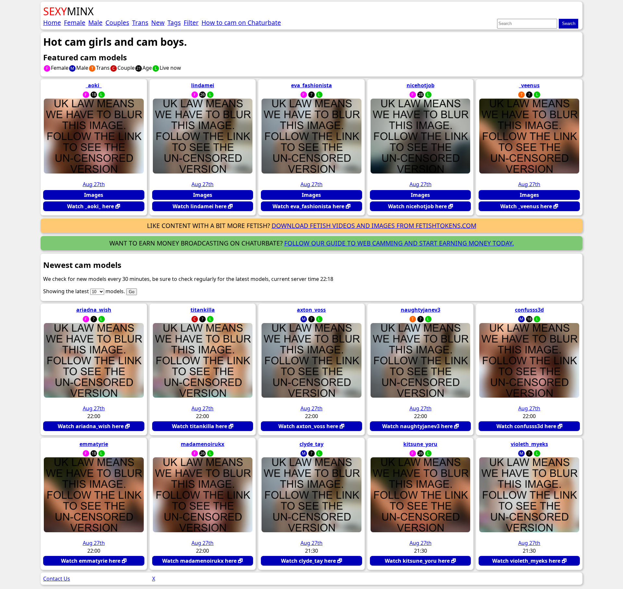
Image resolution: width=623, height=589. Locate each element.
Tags (174, 22)
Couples (117, 22)
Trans (140, 22)
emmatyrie (93, 444)
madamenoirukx (202, 444)
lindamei (202, 85)
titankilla (202, 309)
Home (52, 22)
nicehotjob (420, 85)
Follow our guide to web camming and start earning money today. (399, 243)
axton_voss (311, 309)
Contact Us (56, 578)
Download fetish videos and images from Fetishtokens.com (374, 225)
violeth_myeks (529, 444)
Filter (191, 22)
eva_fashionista (311, 85)
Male (95, 22)
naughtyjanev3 (420, 309)
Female (74, 22)
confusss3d (529, 309)
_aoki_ (94, 85)
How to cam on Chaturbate (241, 22)
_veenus (529, 85)
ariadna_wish (93, 309)
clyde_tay (311, 444)
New (158, 22)
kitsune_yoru (420, 444)
